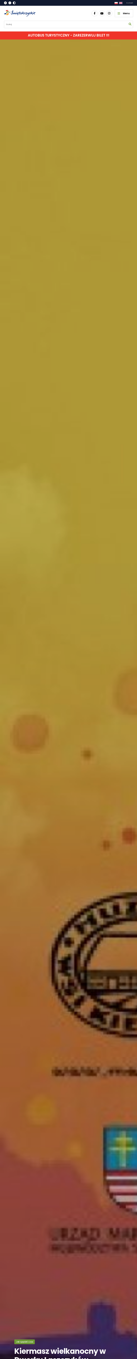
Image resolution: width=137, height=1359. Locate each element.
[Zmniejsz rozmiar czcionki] (9, 2)
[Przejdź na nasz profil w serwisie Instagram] (109, 13)
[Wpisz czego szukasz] (130, 24)
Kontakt (129, 3)
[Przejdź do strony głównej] (21, 13)
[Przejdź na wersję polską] (116, 3)
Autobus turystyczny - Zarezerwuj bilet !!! (68, 35)
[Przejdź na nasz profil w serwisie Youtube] (102, 13)
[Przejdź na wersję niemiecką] (120, 3)
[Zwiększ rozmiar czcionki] (5, 2)
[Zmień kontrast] (14, 2)
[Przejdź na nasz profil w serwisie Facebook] (95, 13)
